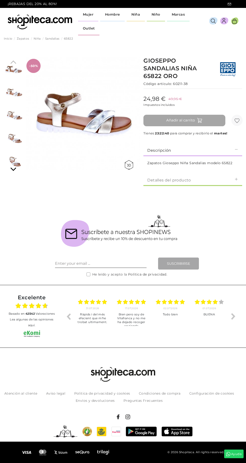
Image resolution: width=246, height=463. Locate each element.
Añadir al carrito (180, 120)
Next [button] (233, 316)
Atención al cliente (20, 393)
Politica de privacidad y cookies (102, 393)
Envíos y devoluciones (95, 400)
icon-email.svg (229, 4)
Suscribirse (178, 263)
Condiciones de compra (159, 393)
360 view (130, 165)
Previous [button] (68, 316)
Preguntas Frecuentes (143, 400)
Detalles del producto (169, 180)
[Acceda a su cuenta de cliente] (224, 21)
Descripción (159, 150)
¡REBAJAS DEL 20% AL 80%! (32, 4)
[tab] (192, 150)
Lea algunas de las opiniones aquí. (31, 322)
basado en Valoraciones (32, 313)
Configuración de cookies (211, 393)
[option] (92, 316)
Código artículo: (157, 84)
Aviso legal (55, 393)
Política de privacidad (147, 274)
